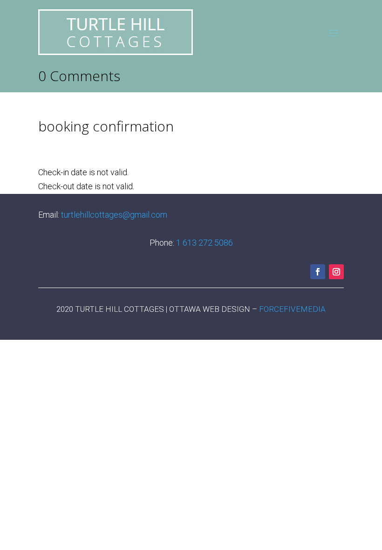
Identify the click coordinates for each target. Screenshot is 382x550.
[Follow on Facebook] (317, 271)
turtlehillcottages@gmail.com (114, 215)
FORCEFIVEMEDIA (292, 309)
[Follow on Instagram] (336, 271)
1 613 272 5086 (204, 243)
